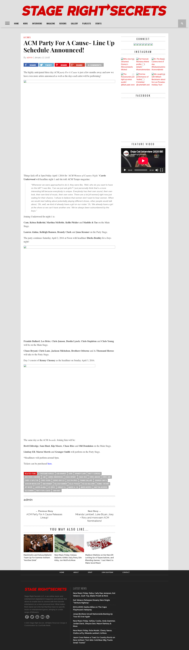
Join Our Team (107, 572)
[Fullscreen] (161, 170)
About (76, 572)
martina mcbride (100, 487)
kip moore (29, 487)
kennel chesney (103, 483)
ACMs (71, 473)
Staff (90, 572)
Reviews (62, 23)
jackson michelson (32, 483)
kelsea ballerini (88, 483)
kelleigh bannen (60, 483)
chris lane (106, 477)
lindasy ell (61, 487)
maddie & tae (73, 487)
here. (50, 463)
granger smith (101, 480)
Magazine (51, 23)
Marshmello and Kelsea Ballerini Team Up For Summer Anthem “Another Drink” (38, 557)
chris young (46, 480)
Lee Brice (51, 487)
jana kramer (47, 483)
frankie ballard (86, 480)
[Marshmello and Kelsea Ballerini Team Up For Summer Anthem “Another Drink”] (38, 551)
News (25, 23)
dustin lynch (72, 480)
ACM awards (61, 473)
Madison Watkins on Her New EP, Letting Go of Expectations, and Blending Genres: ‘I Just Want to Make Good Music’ (99, 559)
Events (98, 23)
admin (30, 57)
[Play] (124, 170)
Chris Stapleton (31, 480)
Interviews (37, 23)
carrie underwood (55, 477)
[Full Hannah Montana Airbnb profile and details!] (143, 64)
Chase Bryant (70, 477)
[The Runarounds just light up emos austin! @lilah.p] (128, 80)
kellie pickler (74, 483)
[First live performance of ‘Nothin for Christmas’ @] (143, 80)
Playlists (86, 23)
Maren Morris (86, 487)
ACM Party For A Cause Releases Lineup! (44, 516)
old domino (29, 490)
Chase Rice (83, 477)
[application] (143, 160)
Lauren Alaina (40, 487)
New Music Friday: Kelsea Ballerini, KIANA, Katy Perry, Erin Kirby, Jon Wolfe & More (68, 557)
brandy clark (80, 473)
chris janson (94, 477)
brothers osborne (32, 477)
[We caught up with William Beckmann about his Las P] (158, 80)
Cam (44, 477)
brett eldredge (94, 473)
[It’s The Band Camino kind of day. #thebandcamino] (158, 64)
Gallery (74, 23)
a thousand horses (46, 473)
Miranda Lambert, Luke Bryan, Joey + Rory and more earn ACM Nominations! (94, 517)
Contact (125, 572)
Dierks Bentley (59, 480)
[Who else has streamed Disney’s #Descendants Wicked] (128, 64)
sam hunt (57, 490)
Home (16, 23)
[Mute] (156, 170)
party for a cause (43, 490)
